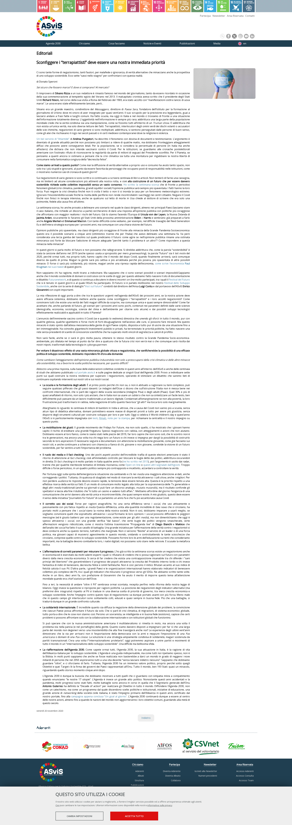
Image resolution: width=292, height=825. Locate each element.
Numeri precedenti (207, 775)
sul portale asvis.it (84, 372)
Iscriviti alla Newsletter (206, 771)
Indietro (146, 718)
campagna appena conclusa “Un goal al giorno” (99, 696)
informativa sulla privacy (159, 805)
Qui (57, 805)
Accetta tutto (134, 816)
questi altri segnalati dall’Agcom (161, 465)
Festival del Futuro (179, 279)
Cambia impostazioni (79, 816)
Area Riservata (235, 15)
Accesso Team (246, 780)
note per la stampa (119, 418)
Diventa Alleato (173, 775)
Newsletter (218, 15)
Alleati (141, 775)
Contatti (250, 15)
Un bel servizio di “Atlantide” (52, 139)
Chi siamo (137, 764)
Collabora (176, 780)
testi (95, 418)
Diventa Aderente (172, 771)
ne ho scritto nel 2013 (135, 461)
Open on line (132, 465)
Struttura (139, 780)
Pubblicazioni (137, 785)
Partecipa (205, 15)
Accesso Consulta (245, 775)
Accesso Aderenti (245, 771)
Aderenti (139, 771)
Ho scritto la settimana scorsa (141, 184)
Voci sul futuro (93, 286)
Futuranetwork (57, 279)
